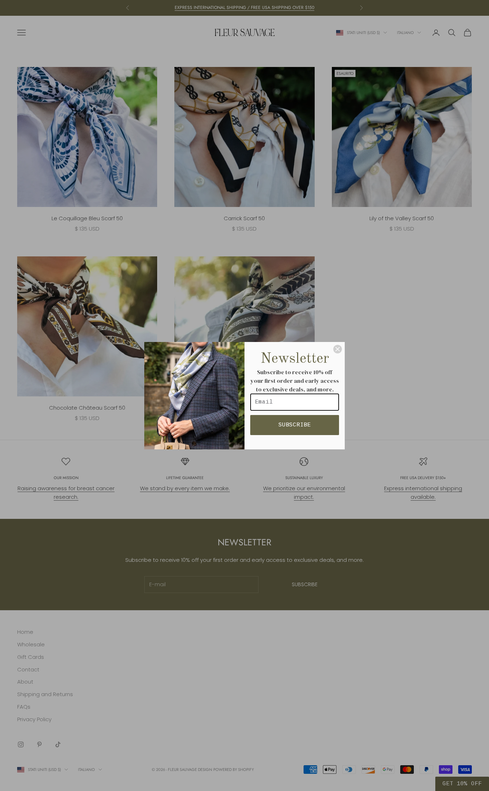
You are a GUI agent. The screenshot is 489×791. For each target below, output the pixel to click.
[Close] (337, 349)
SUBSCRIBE (295, 425)
